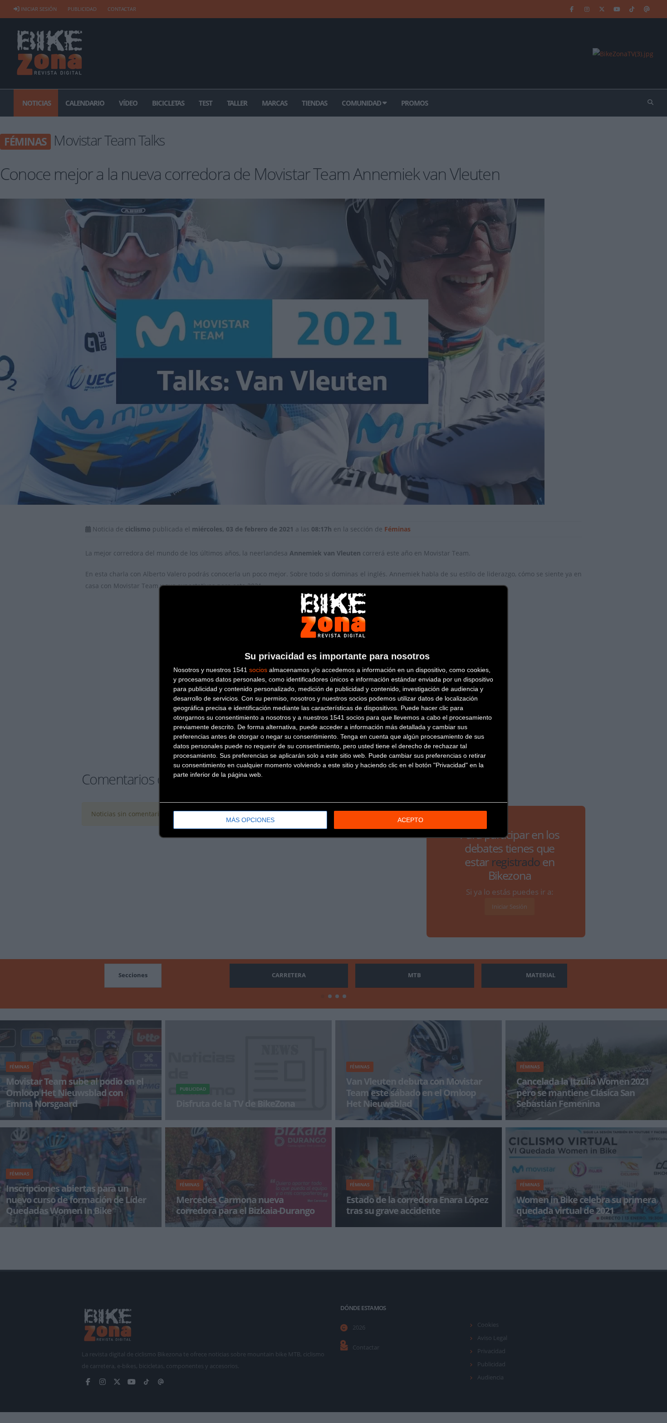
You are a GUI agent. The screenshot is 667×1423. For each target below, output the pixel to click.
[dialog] (333, 711)
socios (258, 670)
